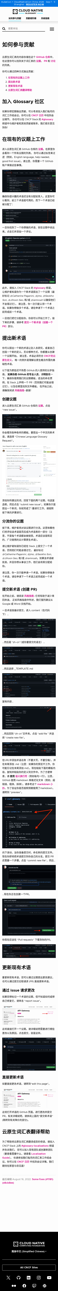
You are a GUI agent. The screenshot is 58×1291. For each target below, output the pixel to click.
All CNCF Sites (29, 1267)
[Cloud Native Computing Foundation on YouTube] (49, 1277)
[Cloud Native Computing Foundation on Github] (18, 1277)
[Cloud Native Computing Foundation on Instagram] (39, 1277)
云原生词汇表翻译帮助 (20, 90)
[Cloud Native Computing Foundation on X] (8, 1277)
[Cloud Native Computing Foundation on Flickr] (13, 1286)
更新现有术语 (15, 86)
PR (45, 61)
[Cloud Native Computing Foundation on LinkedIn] (29, 1277)
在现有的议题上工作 (19, 78)
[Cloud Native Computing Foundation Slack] (44, 1286)
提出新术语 (14, 82)
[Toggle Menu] (52, 29)
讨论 (53, 61)
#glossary (47, 119)
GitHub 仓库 (43, 57)
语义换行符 (21, 776)
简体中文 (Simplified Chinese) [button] (28, 1251)
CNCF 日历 (37, 115)
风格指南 (19, 390)
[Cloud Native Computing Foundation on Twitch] (34, 1286)
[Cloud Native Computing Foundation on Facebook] (24, 1286)
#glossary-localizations (35, 1146)
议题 (38, 61)
